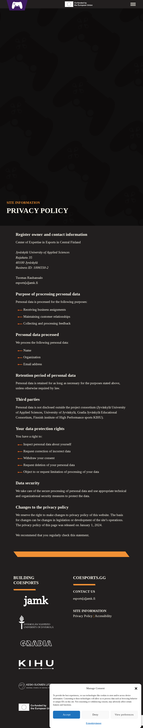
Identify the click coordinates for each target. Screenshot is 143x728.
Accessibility (103, 616)
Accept (66, 714)
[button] (136, 688)
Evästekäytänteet (93, 723)
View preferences (124, 714)
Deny (95, 714)
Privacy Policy (83, 616)
